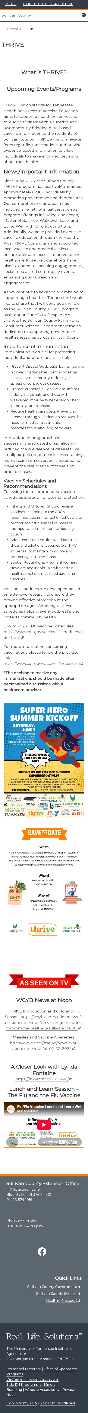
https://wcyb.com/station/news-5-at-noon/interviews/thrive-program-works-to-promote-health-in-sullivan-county (44, 1022)
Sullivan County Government (52, 1287)
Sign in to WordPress (57, 1403)
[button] (9, 4)
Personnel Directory (23, 1369)
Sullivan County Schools (56, 1294)
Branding (14, 1390)
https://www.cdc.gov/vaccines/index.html (42, 663)
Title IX (12, 1384)
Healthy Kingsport (61, 1300)
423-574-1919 (21, 1200)
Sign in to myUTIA (21, 1403)
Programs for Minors (38, 1384)
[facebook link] (42, 1251)
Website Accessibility (42, 1390)
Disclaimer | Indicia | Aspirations (32, 1379)
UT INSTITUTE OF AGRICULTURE (48, 4)
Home (13, 29)
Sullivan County (16, 15)
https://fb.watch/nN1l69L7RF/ (42, 1079)
